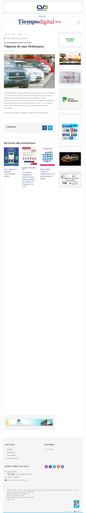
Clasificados (11, 452)
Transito (20, 34)
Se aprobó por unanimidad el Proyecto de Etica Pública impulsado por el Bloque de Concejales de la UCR (28, 179)
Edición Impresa (12, 458)
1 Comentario (9, 51)
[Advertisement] (29, 305)
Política (13, 34)
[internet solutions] (73, 511)
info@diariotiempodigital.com (18, 480)
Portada (6, 34)
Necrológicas (11, 455)
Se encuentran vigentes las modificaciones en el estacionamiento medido (47, 174)
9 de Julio (42, 15)
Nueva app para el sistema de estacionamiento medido (10, 172)
